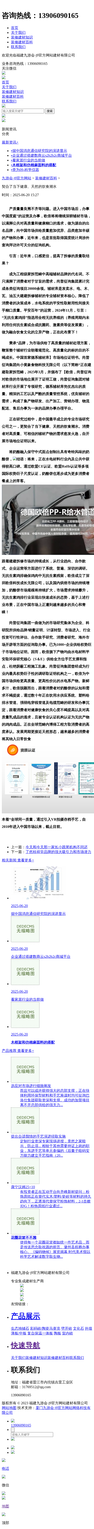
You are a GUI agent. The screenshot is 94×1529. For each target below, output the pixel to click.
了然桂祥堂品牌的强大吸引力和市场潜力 (58, 852)
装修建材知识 (22, 37)
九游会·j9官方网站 (16, 178)
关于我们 (18, 32)
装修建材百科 (22, 42)
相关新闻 (18, 860)
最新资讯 (10, 142)
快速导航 (25, 1345)
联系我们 (18, 47)
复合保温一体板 (40, 1333)
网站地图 (9, 1408)
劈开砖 (66, 1328)
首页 (14, 28)
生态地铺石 (20, 1328)
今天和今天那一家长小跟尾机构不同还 (57, 847)
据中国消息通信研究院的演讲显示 (39, 151)
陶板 (57, 1333)
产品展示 (25, 1316)
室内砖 (67, 1333)
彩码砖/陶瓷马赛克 (45, 1328)
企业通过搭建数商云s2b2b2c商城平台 (41, 155)
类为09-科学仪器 (25, 170)
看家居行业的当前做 (28, 160)
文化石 (78, 1328)
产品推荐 (18, 1051)
